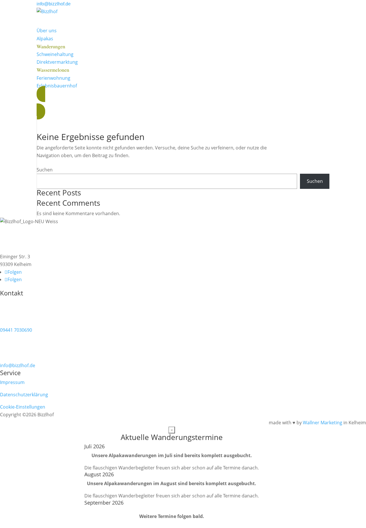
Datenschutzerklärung (24, 394)
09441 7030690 (16, 330)
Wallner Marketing (322, 422)
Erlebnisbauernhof (57, 86)
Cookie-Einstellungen (22, 407)
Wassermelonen (53, 69)
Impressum (12, 382)
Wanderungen (51, 46)
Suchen (45, 170)
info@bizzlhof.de (54, 3)
